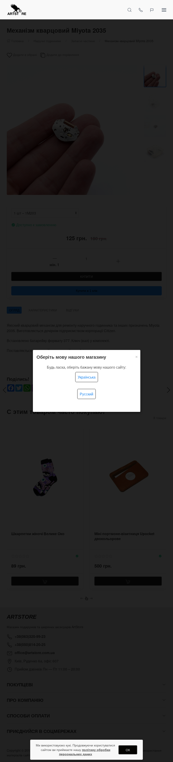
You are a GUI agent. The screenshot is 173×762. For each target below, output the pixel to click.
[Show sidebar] (164, 10)
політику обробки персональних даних (84, 751)
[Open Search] (129, 10)
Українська (87, 377)
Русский (86, 394)
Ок (128, 750)
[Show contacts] (140, 10)
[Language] (152, 10)
